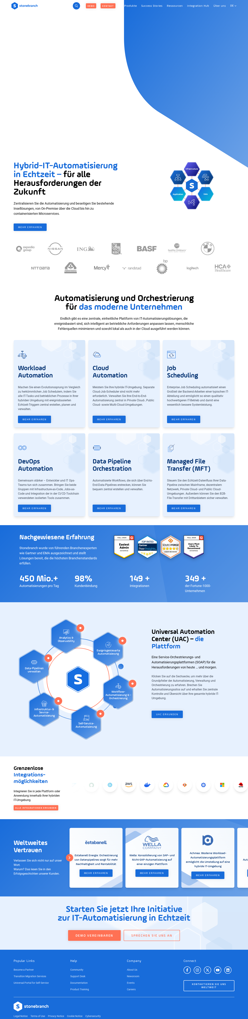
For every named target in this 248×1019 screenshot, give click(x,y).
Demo (91, 6)
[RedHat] (228, 785)
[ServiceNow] (79, 785)
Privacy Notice (56, 1016)
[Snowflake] (98, 785)
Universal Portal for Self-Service (31, 982)
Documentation (79, 982)
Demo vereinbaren (94, 935)
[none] (130, 6)
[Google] (154, 785)
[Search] (76, 5)
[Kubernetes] (191, 785)
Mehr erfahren (30, 227)
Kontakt (108, 6)
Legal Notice (21, 1016)
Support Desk (77, 976)
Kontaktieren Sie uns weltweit (209, 986)
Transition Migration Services (30, 976)
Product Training (79, 989)
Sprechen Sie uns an (151, 935)
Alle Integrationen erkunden (36, 808)
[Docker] (135, 785)
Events (131, 982)
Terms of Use (38, 1016)
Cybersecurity (93, 1016)
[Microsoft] (210, 785)
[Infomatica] (172, 785)
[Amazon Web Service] (116, 785)
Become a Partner (24, 969)
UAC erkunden (167, 714)
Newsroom (133, 976)
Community (76, 969)
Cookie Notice (74, 1016)
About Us (132, 969)
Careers (131, 989)
